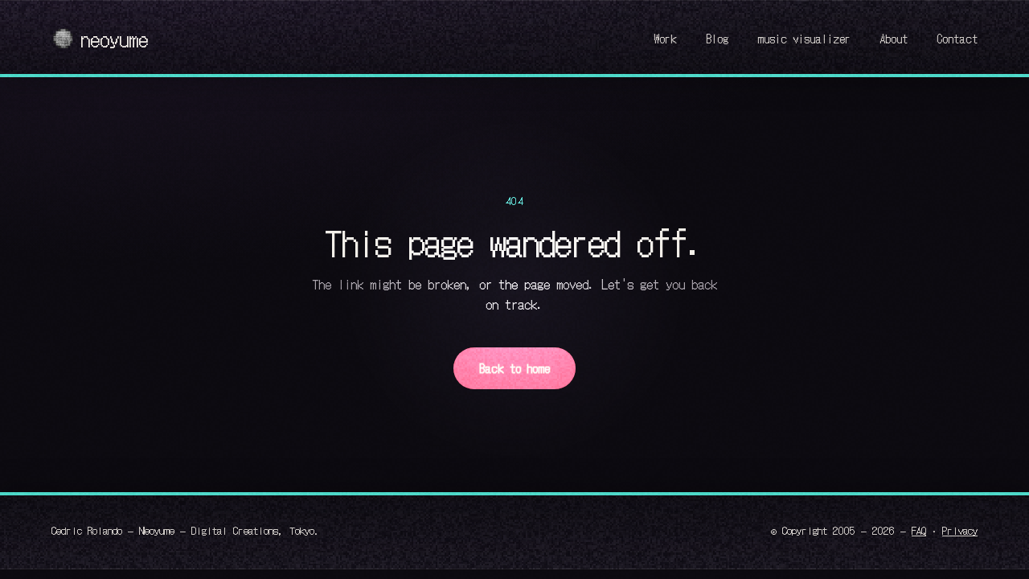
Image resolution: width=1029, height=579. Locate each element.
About (893, 38)
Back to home (514, 367)
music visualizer (804, 38)
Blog (717, 38)
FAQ (919, 530)
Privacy (960, 530)
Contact (957, 38)
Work (665, 38)
